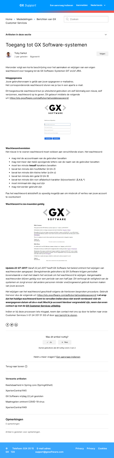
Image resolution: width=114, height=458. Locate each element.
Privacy (80, 448)
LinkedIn (16, 325)
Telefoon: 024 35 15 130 (22, 450)
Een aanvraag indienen (61, 5)
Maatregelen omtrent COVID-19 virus (25, 401)
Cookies (102, 448)
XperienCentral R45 (16, 390)
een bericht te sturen (66, 315)
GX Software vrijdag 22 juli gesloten (24, 396)
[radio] (49, 342)
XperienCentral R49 (16, 407)
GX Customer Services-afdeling (43, 305)
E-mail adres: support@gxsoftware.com (49, 450)
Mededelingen (24, 19)
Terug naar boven (15, 366)
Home (9, 19)
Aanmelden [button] (82, 5)
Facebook (7, 325)
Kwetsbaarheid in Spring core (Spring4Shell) (29, 385)
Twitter (12, 325)
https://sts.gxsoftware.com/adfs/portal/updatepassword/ (39, 98)
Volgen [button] (102, 54)
